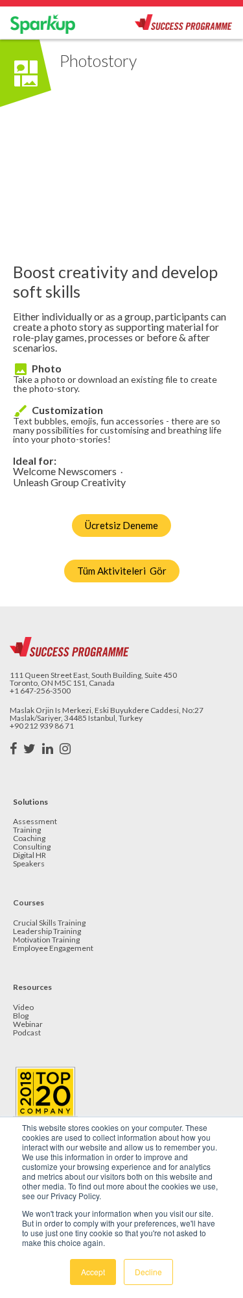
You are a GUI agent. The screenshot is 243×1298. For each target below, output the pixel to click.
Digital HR (29, 855)
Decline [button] (148, 1271)
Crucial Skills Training (49, 923)
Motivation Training (46, 940)
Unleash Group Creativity (69, 482)
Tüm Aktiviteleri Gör (122, 571)
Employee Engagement (53, 948)
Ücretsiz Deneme (121, 525)
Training (27, 830)
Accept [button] (93, 1271)
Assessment (35, 822)
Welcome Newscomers (65, 471)
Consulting (32, 847)
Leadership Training (47, 932)
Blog (21, 1016)
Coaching (29, 839)
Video (23, 1008)
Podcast (27, 1033)
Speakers (29, 864)
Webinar (28, 1024)
